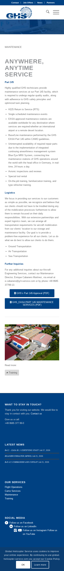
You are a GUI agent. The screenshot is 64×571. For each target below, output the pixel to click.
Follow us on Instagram (35, 530)
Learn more (40, 565)
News (39, 3)
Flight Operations (13, 487)
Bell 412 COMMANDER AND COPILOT (21, 462)
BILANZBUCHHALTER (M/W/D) (18, 456)
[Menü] (54, 12)
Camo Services (13, 491)
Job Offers (28, 3)
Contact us (36, 413)
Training (9, 498)
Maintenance (11, 494)
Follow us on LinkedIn (25, 526)
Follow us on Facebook (21, 522)
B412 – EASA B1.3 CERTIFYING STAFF (22, 450)
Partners (51, 3)
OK (23, 565)
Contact (15, 3)
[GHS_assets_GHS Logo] (26, 12)
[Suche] (45, 12)
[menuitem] (15, 3)
